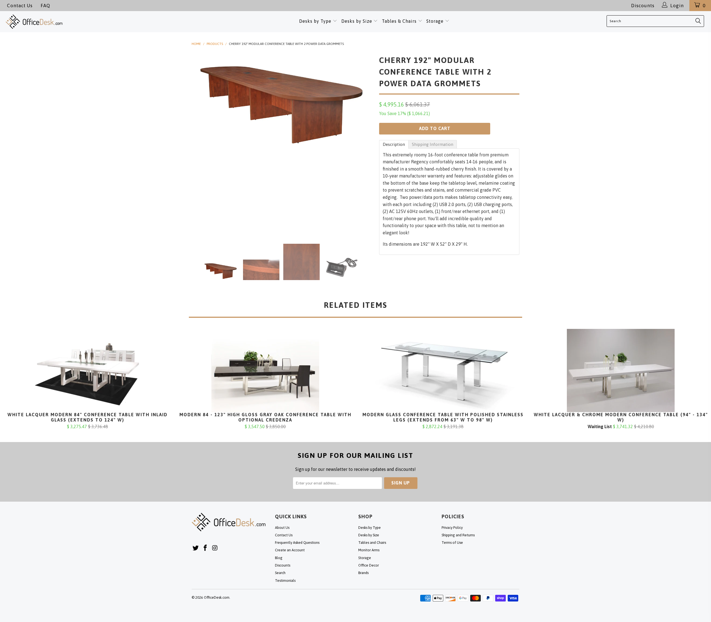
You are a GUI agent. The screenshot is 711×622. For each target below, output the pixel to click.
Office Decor (368, 565)
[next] (364, 144)
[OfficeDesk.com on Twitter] (196, 548)
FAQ (45, 5)
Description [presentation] (394, 144)
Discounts (642, 5)
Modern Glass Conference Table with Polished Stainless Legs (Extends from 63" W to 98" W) (443, 370)
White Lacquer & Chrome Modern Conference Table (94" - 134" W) (620, 370)
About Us (282, 527)
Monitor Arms (368, 550)
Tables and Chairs (372, 542)
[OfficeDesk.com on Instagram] (215, 548)
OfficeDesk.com (216, 597)
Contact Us (19, 5)
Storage (435, 21)
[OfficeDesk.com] (74, 21)
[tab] (394, 144)
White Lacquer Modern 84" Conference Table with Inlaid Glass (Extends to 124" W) (87, 370)
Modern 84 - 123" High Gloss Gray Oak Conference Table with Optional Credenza (265, 370)
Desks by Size (357, 21)
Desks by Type (316, 21)
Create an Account (290, 550)
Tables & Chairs (399, 21)
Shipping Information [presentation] (432, 144)
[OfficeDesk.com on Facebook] (205, 548)
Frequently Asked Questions (297, 542)
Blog (278, 558)
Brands (363, 573)
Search (280, 573)
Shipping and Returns (458, 535)
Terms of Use (452, 542)
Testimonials (285, 580)
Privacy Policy (452, 527)
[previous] (201, 144)
